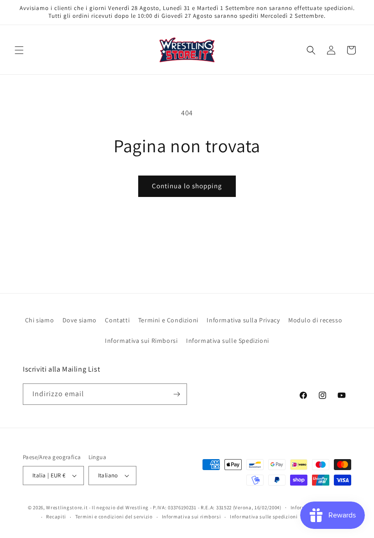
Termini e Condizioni (168, 320)
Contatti (117, 320)
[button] (19, 50)
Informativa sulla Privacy (243, 320)
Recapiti (56, 516)
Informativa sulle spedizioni (264, 516)
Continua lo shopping (187, 185)
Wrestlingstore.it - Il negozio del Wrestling (97, 507)
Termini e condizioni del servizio (114, 516)
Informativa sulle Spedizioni (227, 340)
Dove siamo (79, 320)
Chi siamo (39, 320)
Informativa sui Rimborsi (141, 340)
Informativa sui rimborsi (191, 516)
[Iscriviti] (176, 394)
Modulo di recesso (315, 320)
